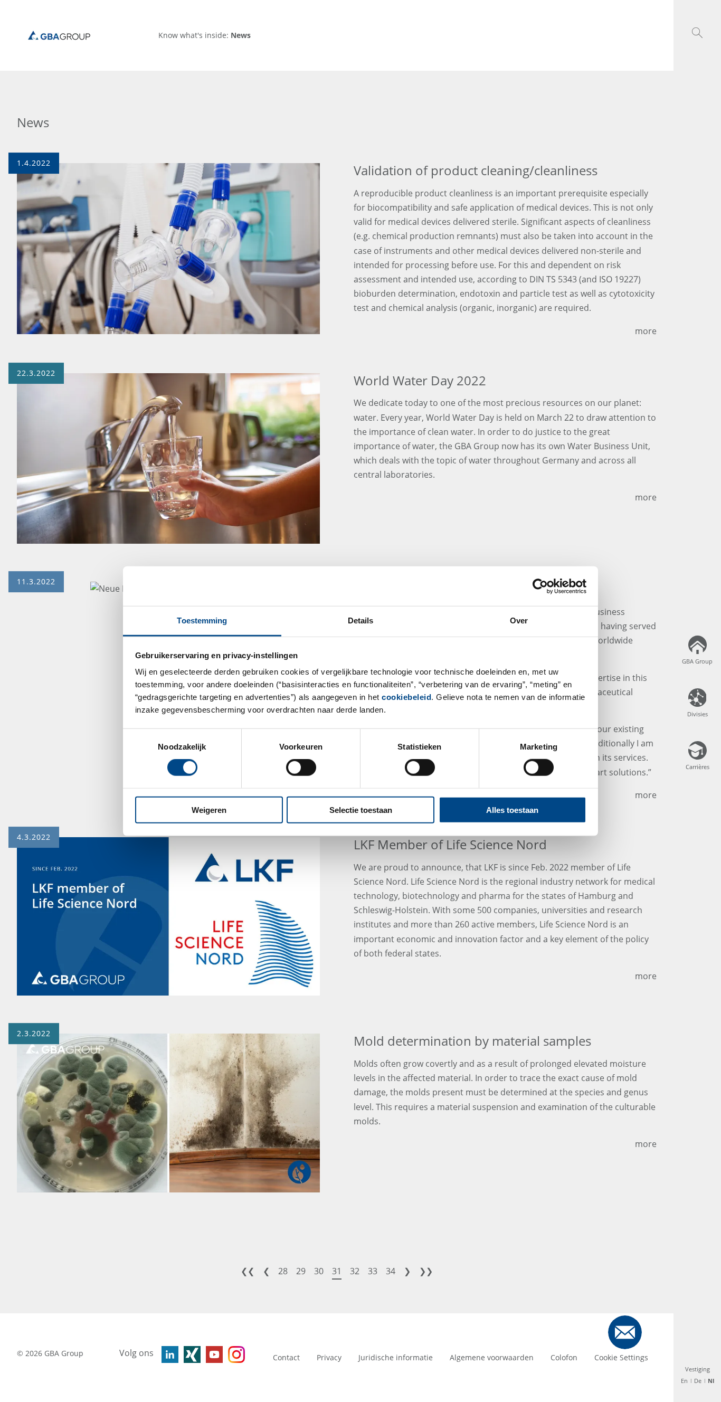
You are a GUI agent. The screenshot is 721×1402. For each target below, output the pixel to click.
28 (283, 1271)
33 (372, 1271)
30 (319, 1271)
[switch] (301, 767)
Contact (286, 1357)
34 (390, 1271)
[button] (697, 32)
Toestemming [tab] (202, 620)
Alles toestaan (512, 810)
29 (301, 1271)
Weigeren (209, 810)
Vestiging (697, 1369)
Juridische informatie (395, 1357)
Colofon (564, 1357)
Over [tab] (519, 620)
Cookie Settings (621, 1357)
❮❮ (247, 1271)
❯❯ (426, 1271)
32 (354, 1271)
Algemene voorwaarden (492, 1357)
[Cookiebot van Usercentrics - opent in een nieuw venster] (540, 586)
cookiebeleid (406, 697)
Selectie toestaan (360, 810)
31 (336, 1271)
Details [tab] (361, 620)
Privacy (329, 1357)
